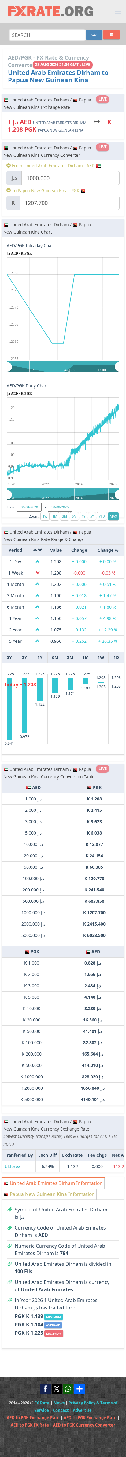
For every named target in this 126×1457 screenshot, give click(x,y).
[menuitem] (63, 367)
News (59, 1403)
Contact (61, 1410)
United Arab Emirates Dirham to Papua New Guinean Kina (58, 76)
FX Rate (42, 1403)
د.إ (14, 177)
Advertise (82, 1410)
